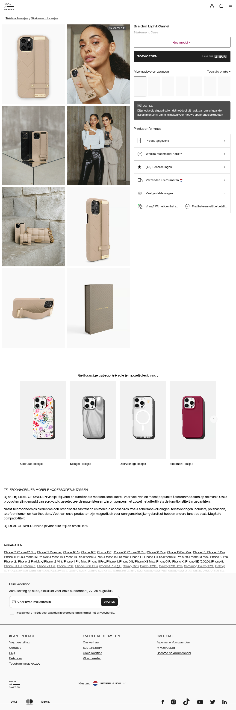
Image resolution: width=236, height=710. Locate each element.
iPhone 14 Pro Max (116, 557)
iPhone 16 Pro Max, (179, 552)
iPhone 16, (120, 552)
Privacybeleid (166, 647)
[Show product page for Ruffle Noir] (182, 86)
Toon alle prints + (218, 71)
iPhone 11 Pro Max (75, 561)
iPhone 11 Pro (96, 561)
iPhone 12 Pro (218, 557)
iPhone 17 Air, (71, 552)
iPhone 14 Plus (93, 557)
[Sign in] (212, 5)
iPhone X (177, 561)
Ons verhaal (91, 642)
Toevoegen (181, 57)
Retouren (15, 658)
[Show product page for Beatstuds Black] (168, 86)
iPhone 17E (88, 552)
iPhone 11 (112, 561)
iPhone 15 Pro (215, 552)
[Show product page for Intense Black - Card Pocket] (224, 86)
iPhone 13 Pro (153, 557)
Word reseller (92, 658)
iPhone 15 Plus (13, 557)
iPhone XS (126, 561)
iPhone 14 (56, 557)
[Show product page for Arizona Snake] (154, 86)
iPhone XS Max (144, 561)
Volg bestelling (19, 642)
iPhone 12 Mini (53, 561)
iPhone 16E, (104, 552)
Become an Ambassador (174, 653)
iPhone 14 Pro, (73, 557)
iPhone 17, (10, 552)
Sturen (109, 602)
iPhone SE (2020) (197, 561)
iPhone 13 (136, 557)
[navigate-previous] (214, 419)
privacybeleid (105, 613)
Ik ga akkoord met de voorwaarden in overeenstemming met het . (65, 613)
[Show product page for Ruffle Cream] (196, 86)
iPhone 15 (199, 552)
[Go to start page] (9, 6)
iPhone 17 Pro (26, 552)
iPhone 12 (10, 561)
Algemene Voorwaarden (173, 642)
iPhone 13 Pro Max (175, 557)
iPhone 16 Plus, (156, 552)
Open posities (92, 653)
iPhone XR (163, 561)
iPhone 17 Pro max (49, 552)
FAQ (12, 653)
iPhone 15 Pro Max (36, 557)
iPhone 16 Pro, (136, 552)
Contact (15, 647)
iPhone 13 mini (198, 557)
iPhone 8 (217, 561)
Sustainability (92, 647)
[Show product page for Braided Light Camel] (140, 86)
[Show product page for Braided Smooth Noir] (210, 86)
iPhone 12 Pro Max (30, 561)
